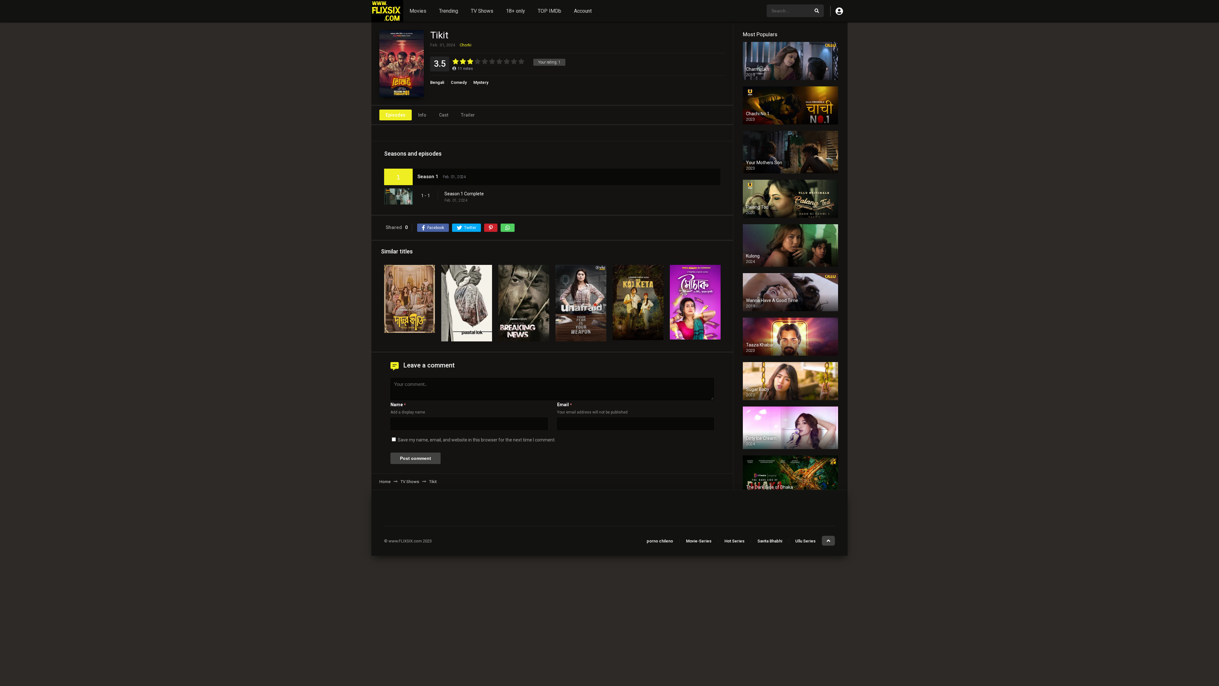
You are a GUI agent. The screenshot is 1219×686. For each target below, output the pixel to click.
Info (422, 115)
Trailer (468, 115)
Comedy (459, 82)
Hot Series (734, 541)
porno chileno (660, 541)
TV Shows (482, 11)
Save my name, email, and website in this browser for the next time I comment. (477, 439)
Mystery (480, 82)
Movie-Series (698, 541)
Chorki (465, 45)
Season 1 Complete (464, 193)
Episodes (395, 115)
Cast (443, 115)
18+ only (515, 11)
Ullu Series (805, 541)
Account (583, 11)
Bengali (437, 82)
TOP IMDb (549, 11)
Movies (418, 11)
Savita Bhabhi (769, 541)
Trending (448, 11)
